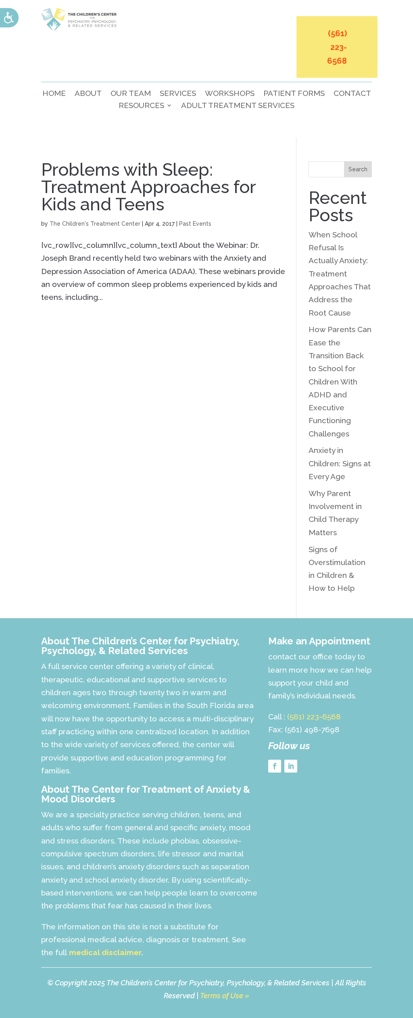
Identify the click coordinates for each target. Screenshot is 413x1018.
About (88, 94)
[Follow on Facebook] (274, 766)
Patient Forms (294, 94)
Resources (141, 106)
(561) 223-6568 (337, 47)
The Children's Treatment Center (95, 223)
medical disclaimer (105, 952)
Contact (352, 94)
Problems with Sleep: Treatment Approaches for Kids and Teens (148, 187)
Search (357, 169)
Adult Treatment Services (237, 106)
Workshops (229, 94)
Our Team (131, 94)
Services (178, 94)
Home (54, 94)
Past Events (195, 223)
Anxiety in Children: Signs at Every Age (340, 463)
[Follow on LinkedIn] (290, 766)
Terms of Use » (224, 995)
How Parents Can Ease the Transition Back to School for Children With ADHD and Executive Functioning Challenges (340, 381)
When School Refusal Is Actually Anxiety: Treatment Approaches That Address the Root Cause (340, 273)
